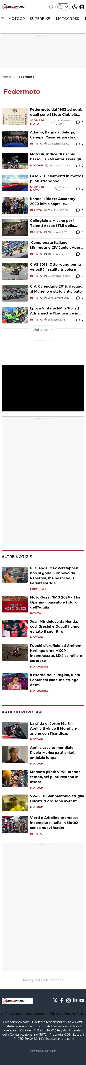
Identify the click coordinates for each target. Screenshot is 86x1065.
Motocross (39, 666)
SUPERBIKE (40, 19)
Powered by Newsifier (43, 1050)
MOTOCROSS (68, 19)
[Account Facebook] (61, 1000)
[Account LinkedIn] (75, 1000)
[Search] (51, 6)
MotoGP (36, 165)
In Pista (36, 143)
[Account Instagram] (68, 1000)
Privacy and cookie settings (43, 980)
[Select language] (63, 6)
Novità (35, 613)
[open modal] (81, 6)
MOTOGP (16, 19)
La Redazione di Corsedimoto (22, 1014)
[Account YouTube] (81, 1000)
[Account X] (55, 1000)
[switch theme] (75, 7)
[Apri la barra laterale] (2, 18)
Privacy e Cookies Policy (67, 1014)
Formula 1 (38, 589)
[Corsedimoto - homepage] (17, 7)
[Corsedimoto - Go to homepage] (17, 1001)
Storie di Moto (37, 122)
